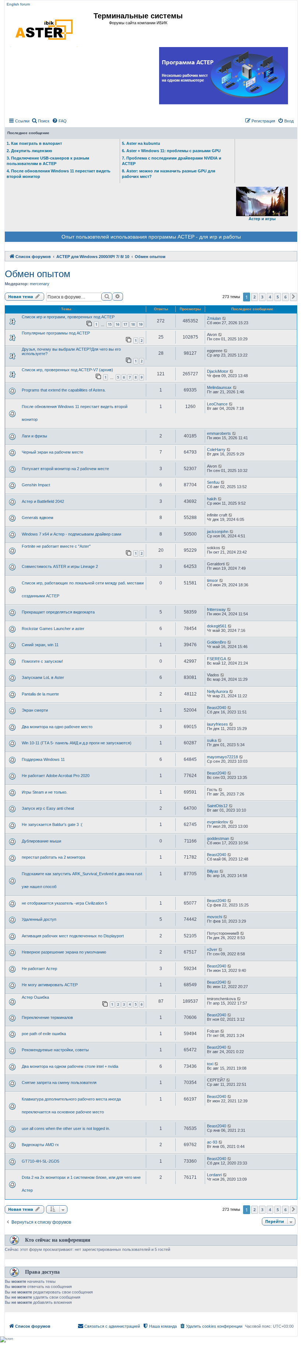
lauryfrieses (217, 724)
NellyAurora (217, 691)
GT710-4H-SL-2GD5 (40, 1161)
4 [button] (270, 297)
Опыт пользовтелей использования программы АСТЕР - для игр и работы (151, 237)
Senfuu (213, 482)
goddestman (218, 838)
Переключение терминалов (47, 1017)
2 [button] (254, 297)
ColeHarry (216, 449)
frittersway (216, 609)
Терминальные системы (138, 16)
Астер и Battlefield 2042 (43, 501)
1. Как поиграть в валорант (34, 143)
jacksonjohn (217, 531)
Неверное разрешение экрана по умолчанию (64, 952)
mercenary (39, 284)
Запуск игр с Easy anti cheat (48, 808)
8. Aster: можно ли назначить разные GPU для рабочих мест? (168, 174)
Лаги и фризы (34, 436)
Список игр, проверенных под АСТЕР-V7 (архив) (67, 370)
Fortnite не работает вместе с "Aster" (56, 546)
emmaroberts (219, 433)
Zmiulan (214, 318)
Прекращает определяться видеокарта (58, 612)
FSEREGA (216, 658)
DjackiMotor (217, 371)
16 (117, 324)
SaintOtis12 (217, 806)
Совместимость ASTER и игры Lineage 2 (60, 566)
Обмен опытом (37, 274)
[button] (293, 297)
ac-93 (212, 1142)
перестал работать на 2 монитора (53, 857)
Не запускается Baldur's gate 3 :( (52, 824)
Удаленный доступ (39, 919)
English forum (18, 4)
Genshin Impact (36, 485)
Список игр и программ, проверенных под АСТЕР (68, 317)
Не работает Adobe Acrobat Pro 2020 (55, 775)
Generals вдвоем (37, 517)
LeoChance (217, 404)
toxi (210, 1064)
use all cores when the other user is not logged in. (66, 1128)
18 (133, 324)
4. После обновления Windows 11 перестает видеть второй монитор (58, 174)
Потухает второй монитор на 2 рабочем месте (65, 468)
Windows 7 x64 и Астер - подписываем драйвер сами (71, 534)
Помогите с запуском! (42, 661)
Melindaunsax (219, 387)
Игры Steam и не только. (44, 792)
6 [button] (285, 297)
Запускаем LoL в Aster (43, 677)
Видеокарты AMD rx (40, 1144)
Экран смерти (35, 710)
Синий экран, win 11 (40, 645)
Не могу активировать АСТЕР (50, 985)
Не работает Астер (39, 968)
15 (110, 324)
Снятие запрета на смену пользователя (59, 1082)
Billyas (212, 871)
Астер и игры (262, 219)
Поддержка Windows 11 (43, 759)
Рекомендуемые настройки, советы (55, 1050)
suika (212, 740)
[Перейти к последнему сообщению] (224, 318)
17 (125, 324)
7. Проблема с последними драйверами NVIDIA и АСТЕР (171, 161)
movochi (214, 917)
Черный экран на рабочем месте (52, 452)
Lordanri (214, 1175)
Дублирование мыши (41, 841)
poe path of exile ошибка (44, 1033)
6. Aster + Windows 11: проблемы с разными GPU (171, 151)
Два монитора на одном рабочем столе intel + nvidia (70, 1066)
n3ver (212, 949)
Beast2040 (216, 707)
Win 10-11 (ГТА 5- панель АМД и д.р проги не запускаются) (76, 743)
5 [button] (278, 297)
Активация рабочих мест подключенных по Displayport (73, 936)
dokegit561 (216, 626)
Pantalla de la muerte (40, 694)
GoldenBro (216, 642)
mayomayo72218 (222, 757)
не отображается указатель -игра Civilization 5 (64, 903)
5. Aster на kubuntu (141, 143)
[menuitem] (40, 121)
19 (141, 324)
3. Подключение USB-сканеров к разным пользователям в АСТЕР (48, 161)
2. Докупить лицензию (29, 151)
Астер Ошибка (35, 997)
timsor (212, 580)
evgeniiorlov (217, 822)
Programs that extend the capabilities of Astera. (64, 390)
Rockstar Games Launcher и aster (53, 628)
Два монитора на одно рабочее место (57, 726)
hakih (212, 499)
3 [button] (262, 297)
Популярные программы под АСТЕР (56, 333)
